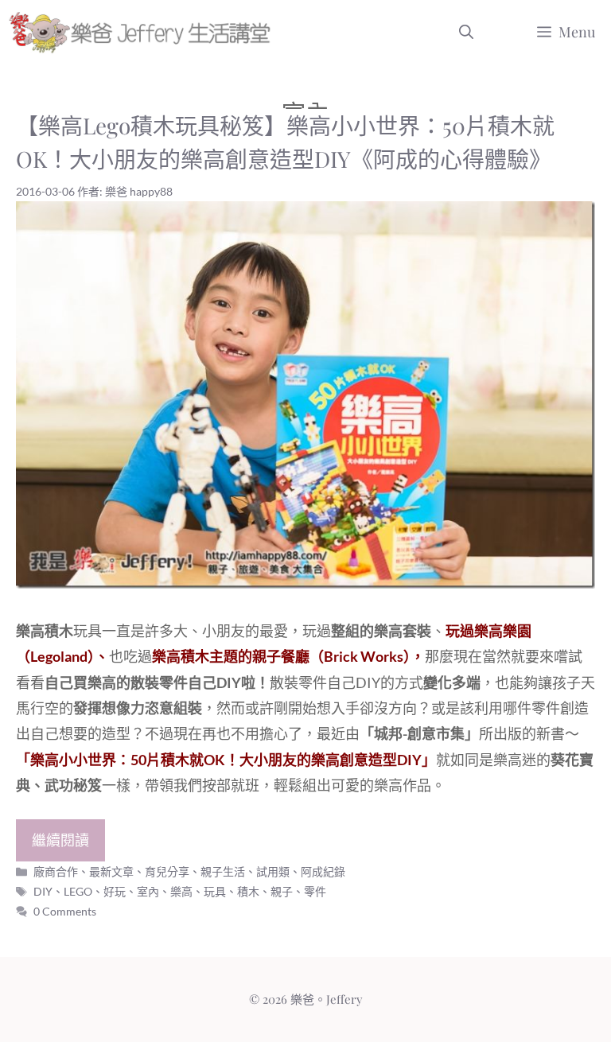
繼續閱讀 (60, 840)
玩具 (215, 891)
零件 (315, 891)
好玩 (114, 891)
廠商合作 (55, 871)
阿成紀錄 (323, 871)
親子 (281, 891)
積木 (248, 891)
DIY (43, 891)
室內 (148, 891)
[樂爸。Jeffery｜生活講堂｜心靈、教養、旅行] (143, 32)
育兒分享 (167, 871)
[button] (466, 32)
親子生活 (222, 871)
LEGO (78, 891)
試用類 (273, 871)
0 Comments (64, 911)
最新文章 (111, 871)
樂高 (181, 891)
